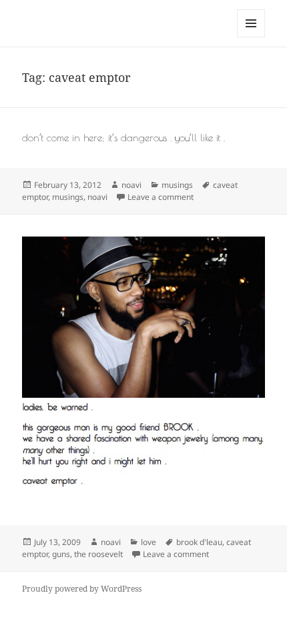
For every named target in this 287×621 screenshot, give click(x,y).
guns (61, 554)
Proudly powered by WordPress (81, 588)
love (148, 542)
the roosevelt (98, 554)
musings (177, 185)
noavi (131, 185)
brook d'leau (199, 542)
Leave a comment (160, 197)
